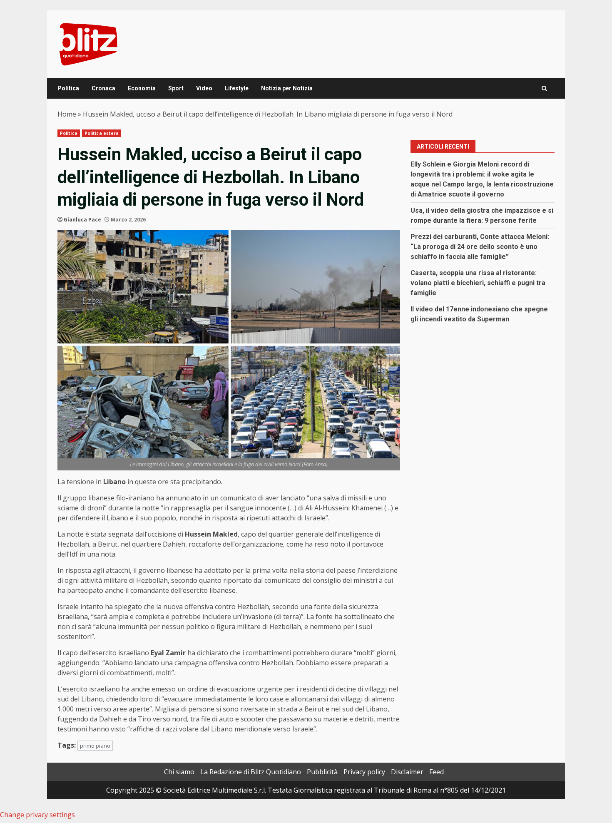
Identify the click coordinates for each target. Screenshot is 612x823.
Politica (68, 88)
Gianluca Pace (82, 219)
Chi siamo (179, 771)
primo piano (95, 745)
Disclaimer (407, 771)
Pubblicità (322, 771)
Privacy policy (364, 771)
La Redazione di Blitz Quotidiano (250, 771)
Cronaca (103, 88)
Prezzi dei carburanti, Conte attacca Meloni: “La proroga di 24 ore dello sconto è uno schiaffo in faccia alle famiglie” (479, 247)
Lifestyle (237, 88)
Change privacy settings (37, 814)
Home (66, 114)
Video (204, 88)
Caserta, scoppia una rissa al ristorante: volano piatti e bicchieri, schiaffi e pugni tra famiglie (477, 283)
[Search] (544, 88)
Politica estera (102, 133)
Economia (142, 88)
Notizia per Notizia (287, 88)
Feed (436, 771)
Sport (176, 88)
